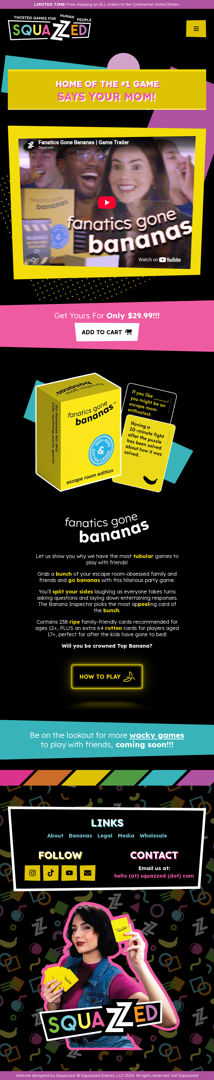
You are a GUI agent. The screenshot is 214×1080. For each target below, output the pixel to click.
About (55, 835)
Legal (104, 835)
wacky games (156, 735)
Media (126, 835)
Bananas (80, 835)
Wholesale (153, 835)
